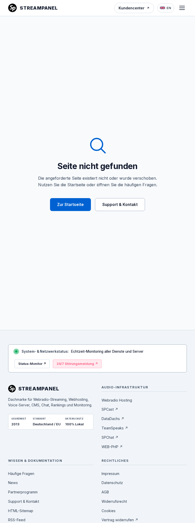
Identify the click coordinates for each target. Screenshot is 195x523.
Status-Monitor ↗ (32, 364)
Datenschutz (112, 482)
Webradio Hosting (117, 400)
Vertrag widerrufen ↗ (120, 520)
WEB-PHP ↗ (112, 447)
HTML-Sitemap (20, 511)
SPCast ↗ (110, 409)
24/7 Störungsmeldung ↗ (77, 364)
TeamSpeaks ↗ (115, 428)
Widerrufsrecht (114, 501)
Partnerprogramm (23, 492)
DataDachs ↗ (113, 418)
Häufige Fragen (21, 473)
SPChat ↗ (110, 437)
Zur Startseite (70, 204)
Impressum (110, 473)
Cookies (109, 511)
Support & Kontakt (120, 204)
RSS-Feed (16, 520)
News (13, 482)
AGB (105, 492)
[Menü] (182, 8)
